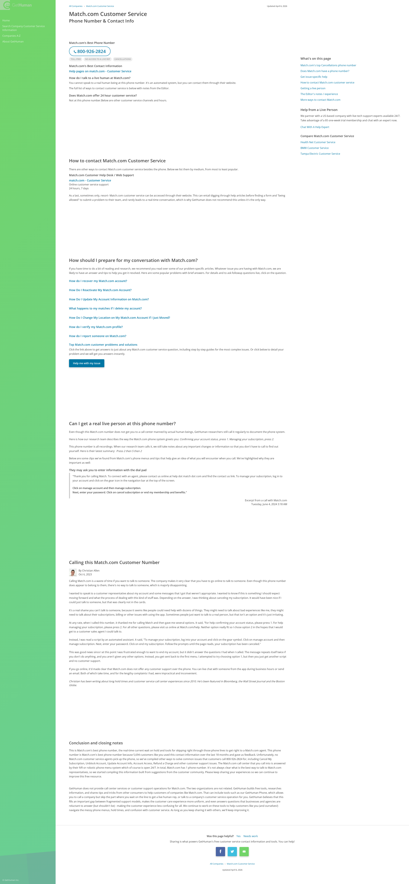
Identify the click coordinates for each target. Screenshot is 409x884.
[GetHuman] (16, 5)
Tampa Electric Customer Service (320, 153)
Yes (238, 836)
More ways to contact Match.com (320, 100)
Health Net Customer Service (318, 142)
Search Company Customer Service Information (23, 28)
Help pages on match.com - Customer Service (100, 71)
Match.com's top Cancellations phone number (328, 65)
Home (6, 20)
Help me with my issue (86, 363)
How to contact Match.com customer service (327, 82)
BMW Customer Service (315, 148)
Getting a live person (313, 88)
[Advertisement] (165, 129)
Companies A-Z (11, 36)
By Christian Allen (89, 570)
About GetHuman (13, 41)
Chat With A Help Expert (315, 127)
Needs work (250, 836)
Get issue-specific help (314, 77)
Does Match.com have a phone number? (325, 71)
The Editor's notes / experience (319, 94)
